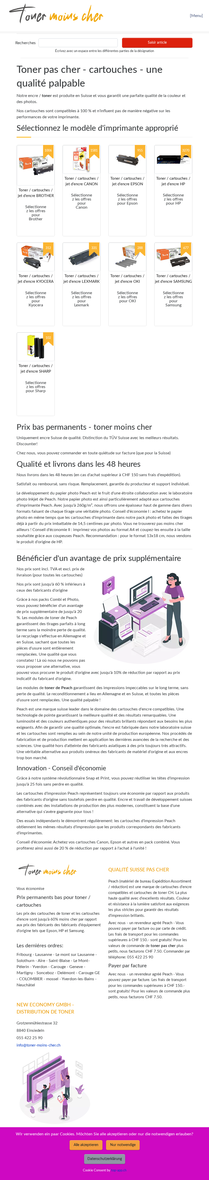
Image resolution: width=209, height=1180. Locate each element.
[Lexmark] (81, 257)
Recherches (25, 43)
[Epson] (127, 159)
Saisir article (157, 42)
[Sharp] (36, 347)
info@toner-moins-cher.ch (38, 1045)
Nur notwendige (123, 1145)
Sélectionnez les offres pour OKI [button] (127, 297)
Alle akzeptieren (86, 1145)
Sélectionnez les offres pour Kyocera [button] (35, 299)
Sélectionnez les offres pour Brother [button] (35, 213)
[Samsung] (173, 257)
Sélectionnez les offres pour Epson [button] (127, 199)
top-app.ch (118, 1170)
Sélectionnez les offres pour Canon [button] (81, 201)
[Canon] (81, 159)
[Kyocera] (36, 257)
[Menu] (196, 16)
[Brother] (36, 165)
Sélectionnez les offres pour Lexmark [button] (81, 299)
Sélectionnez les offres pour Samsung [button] (173, 299)
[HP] (173, 159)
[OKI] (127, 257)
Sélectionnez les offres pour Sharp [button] (35, 387)
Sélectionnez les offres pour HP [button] (173, 199)
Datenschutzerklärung (104, 1159)
